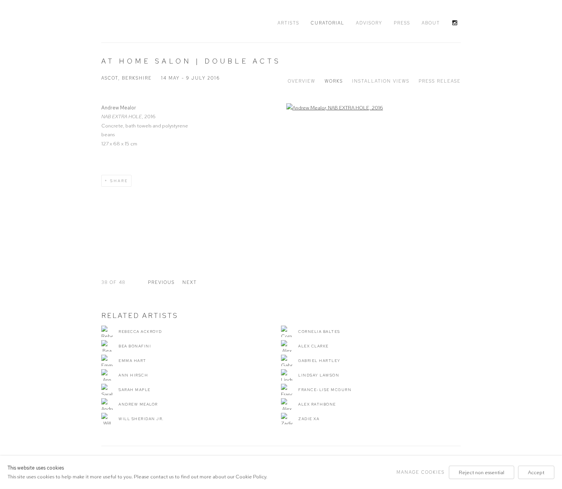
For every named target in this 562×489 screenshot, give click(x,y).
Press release (440, 81)
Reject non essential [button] (481, 472)
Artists (288, 23)
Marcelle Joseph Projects (147, 22)
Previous (161, 282)
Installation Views (380, 81)
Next (189, 282)
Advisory (369, 23)
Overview (301, 81)
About (431, 23)
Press (402, 23)
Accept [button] (536, 472)
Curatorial (327, 23)
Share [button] (119, 180)
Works (334, 81)
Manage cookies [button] (420, 472)
